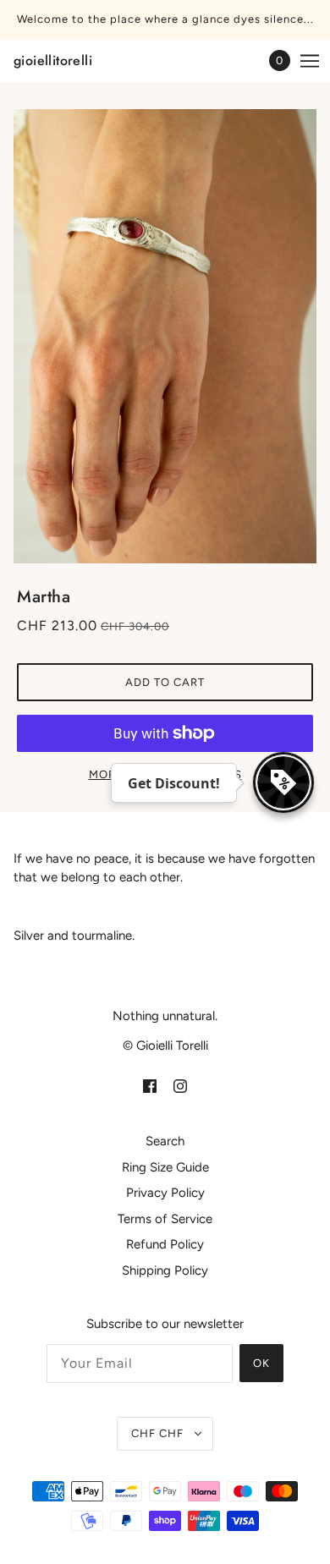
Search (165, 1141)
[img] (150, 1085)
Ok (261, 1363)
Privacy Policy (165, 1192)
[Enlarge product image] (165, 336)
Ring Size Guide (165, 1167)
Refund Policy (165, 1244)
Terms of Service (165, 1219)
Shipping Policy (165, 1270)
